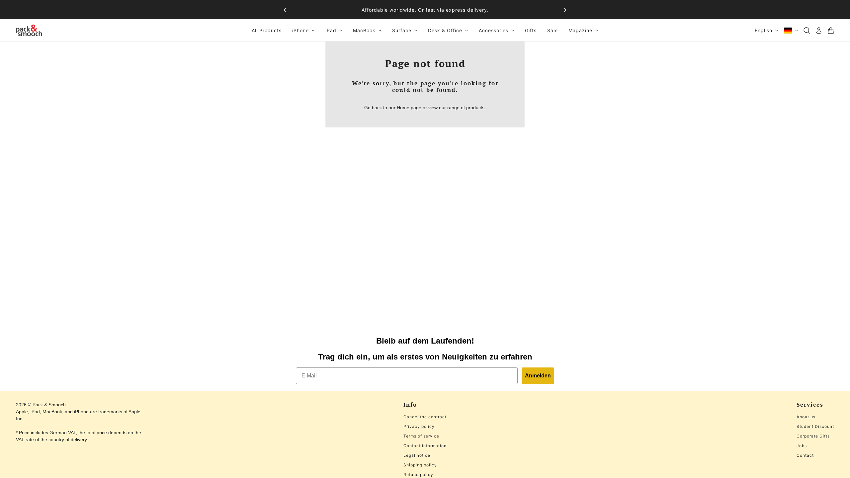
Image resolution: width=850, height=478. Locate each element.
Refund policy (418, 474)
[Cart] (830, 30)
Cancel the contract (425, 416)
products (475, 107)
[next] (565, 10)
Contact (805, 455)
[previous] (285, 10)
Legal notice (416, 455)
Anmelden (538, 375)
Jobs (802, 445)
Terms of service (421, 436)
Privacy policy (419, 426)
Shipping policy (420, 464)
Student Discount (815, 426)
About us (806, 416)
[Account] (818, 30)
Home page (409, 107)
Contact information (425, 445)
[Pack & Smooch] (29, 30)
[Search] (807, 30)
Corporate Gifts (813, 436)
